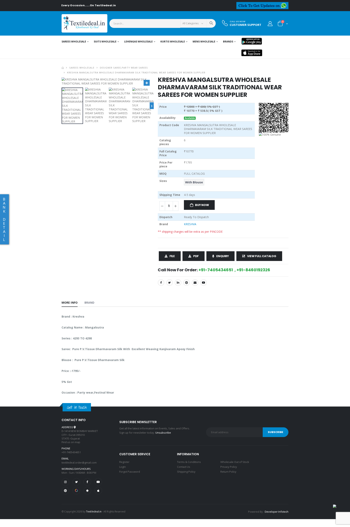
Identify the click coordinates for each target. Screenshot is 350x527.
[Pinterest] (186, 282)
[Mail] (195, 282)
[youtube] (203, 282)
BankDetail (4, 219)
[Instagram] (65, 482)
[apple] (98, 490)
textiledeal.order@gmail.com (79, 462)
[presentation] (152, 105)
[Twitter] (169, 282)
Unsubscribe (163, 432)
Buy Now (202, 205)
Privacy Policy (228, 467)
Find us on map (71, 442)
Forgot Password (129, 471)
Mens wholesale (204, 41)
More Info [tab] (70, 302)
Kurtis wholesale (172, 41)
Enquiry (222, 256)
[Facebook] (161, 282)
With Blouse (194, 182)
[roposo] (76, 490)
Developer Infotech (276, 511)
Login (122, 467)
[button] (282, 24)
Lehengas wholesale (138, 41)
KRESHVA (190, 224)
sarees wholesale (81, 67)
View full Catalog (261, 256)
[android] (87, 490)
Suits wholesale (105, 41)
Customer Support (245, 25)
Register (124, 462)
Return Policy (228, 471)
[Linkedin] (178, 282)
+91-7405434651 (71, 452)
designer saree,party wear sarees (124, 67)
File (172, 256)
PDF (196, 256)
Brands (228, 41)
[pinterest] (65, 490)
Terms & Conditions (189, 462)
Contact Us (183, 467)
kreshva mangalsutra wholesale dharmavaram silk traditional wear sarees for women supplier (136, 72)
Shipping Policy (186, 471)
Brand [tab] (89, 302)
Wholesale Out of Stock (234, 462)
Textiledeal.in (93, 511)
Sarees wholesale (74, 41)
